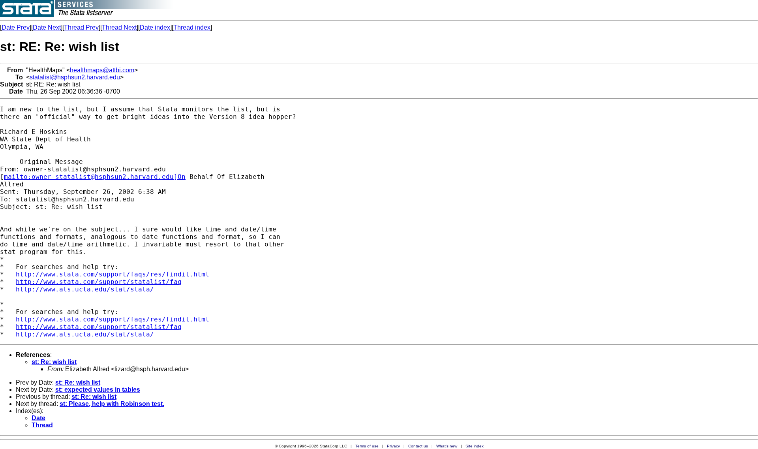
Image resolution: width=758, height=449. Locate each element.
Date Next (47, 27)
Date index (155, 27)
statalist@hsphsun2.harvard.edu (75, 77)
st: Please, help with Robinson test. (112, 403)
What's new (446, 446)
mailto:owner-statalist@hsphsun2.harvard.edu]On (95, 176)
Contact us (418, 446)
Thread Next (119, 27)
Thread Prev (81, 27)
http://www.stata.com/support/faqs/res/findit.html (112, 274)
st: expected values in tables (97, 389)
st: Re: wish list (54, 362)
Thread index (191, 27)
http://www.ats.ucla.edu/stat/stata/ (85, 289)
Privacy (393, 446)
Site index (474, 446)
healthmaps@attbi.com (102, 70)
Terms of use (367, 446)
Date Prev (16, 27)
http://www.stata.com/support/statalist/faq (99, 282)
